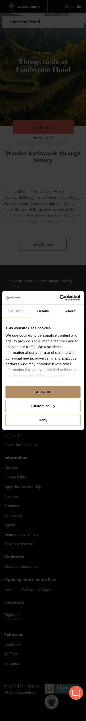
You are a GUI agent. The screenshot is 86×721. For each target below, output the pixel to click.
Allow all (43, 392)
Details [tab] (43, 311)
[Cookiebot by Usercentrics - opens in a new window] (61, 298)
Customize (40, 406)
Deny (43, 420)
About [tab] (70, 311)
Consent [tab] (15, 311)
